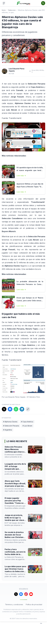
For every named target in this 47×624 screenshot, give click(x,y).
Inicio (4, 10)
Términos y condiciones (14, 604)
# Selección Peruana (11, 426)
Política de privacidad (34, 604)
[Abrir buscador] (43, 3)
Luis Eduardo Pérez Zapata (16, 70)
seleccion (12, 10)
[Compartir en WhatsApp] (16, 409)
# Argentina (7, 430)
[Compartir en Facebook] (10, 409)
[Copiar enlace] (28, 409)
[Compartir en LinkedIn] (22, 409)
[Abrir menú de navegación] (4, 3)
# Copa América (27, 422)
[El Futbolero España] (24, 3)
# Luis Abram (27, 426)
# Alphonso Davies (10, 422)
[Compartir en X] (4, 409)
